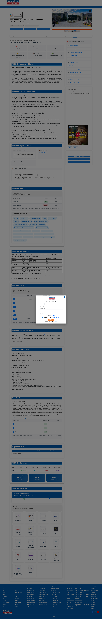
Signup (51, 319)
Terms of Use (56, 317)
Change (54, 315)
